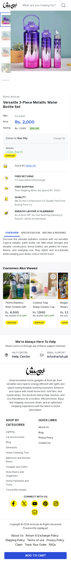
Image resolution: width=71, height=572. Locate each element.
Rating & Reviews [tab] (54, 232)
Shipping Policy (15, 540)
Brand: (11, 96)
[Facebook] (13, 503)
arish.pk (31, 165)
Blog (8, 442)
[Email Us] (35, 512)
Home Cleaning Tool (17, 452)
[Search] (63, 5)
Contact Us (44, 443)
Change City (59, 138)
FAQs (52, 545)
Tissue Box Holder (16, 489)
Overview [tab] (12, 232)
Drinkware (11, 447)
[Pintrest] (45, 503)
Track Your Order (36, 545)
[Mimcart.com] (42, 528)
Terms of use (35, 540)
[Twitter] (24, 503)
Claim (18, 545)
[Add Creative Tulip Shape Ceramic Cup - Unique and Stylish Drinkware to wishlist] (53, 276)
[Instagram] (56, 503)
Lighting (10, 431)
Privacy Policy (45, 437)
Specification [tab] (30, 232)
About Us (43, 427)
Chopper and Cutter (16, 466)
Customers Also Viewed (20, 268)
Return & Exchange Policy (42, 535)
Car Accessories (15, 437)
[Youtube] (35, 503)
